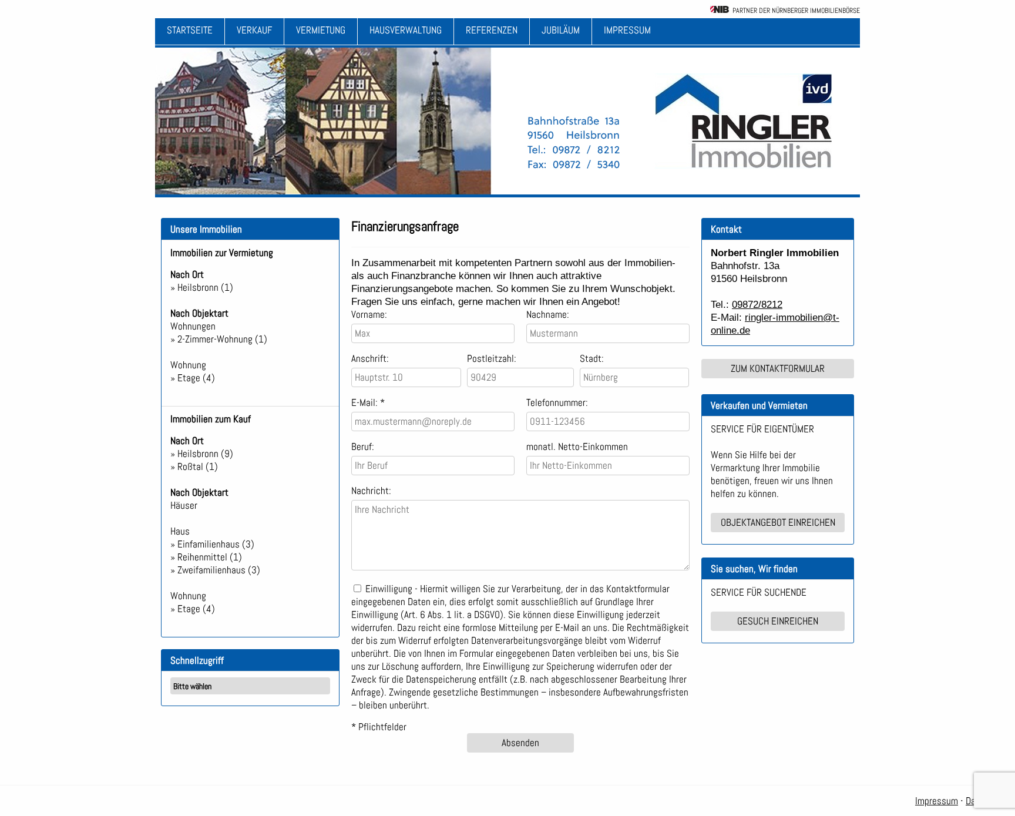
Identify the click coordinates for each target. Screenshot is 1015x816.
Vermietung (320, 29)
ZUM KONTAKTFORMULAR (778, 368)
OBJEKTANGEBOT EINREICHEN (778, 522)
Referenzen (491, 29)
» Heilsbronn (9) (201, 453)
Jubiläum (561, 29)
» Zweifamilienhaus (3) (215, 569)
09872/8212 (757, 304)
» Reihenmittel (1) (206, 556)
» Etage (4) (192, 377)
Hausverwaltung (405, 29)
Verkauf (254, 29)
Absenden (520, 742)
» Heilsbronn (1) (201, 287)
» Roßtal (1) (194, 466)
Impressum (627, 29)
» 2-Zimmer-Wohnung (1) (218, 339)
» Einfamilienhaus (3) (212, 544)
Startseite (190, 29)
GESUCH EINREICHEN (777, 620)
